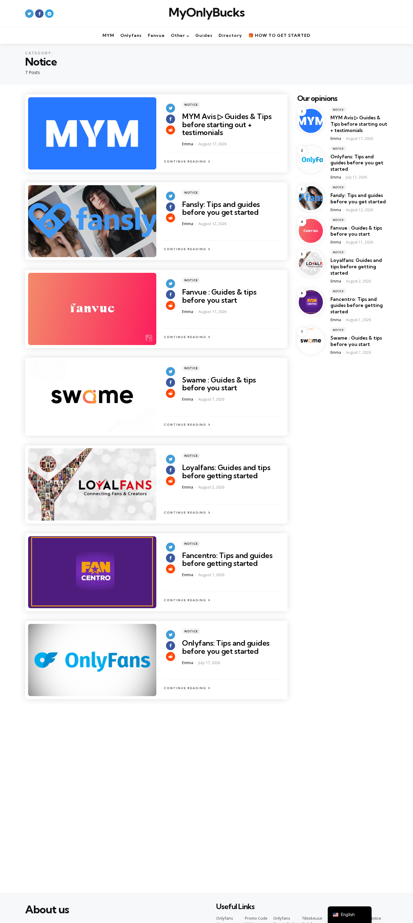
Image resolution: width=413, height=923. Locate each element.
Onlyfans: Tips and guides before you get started (226, 646)
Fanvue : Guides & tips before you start (219, 295)
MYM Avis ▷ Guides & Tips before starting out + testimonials (227, 124)
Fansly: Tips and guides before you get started (221, 208)
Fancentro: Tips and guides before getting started (227, 559)
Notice (191, 104)
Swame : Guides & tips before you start (219, 383)
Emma (187, 144)
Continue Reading (185, 161)
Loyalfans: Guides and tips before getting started (226, 471)
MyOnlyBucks (207, 12)
